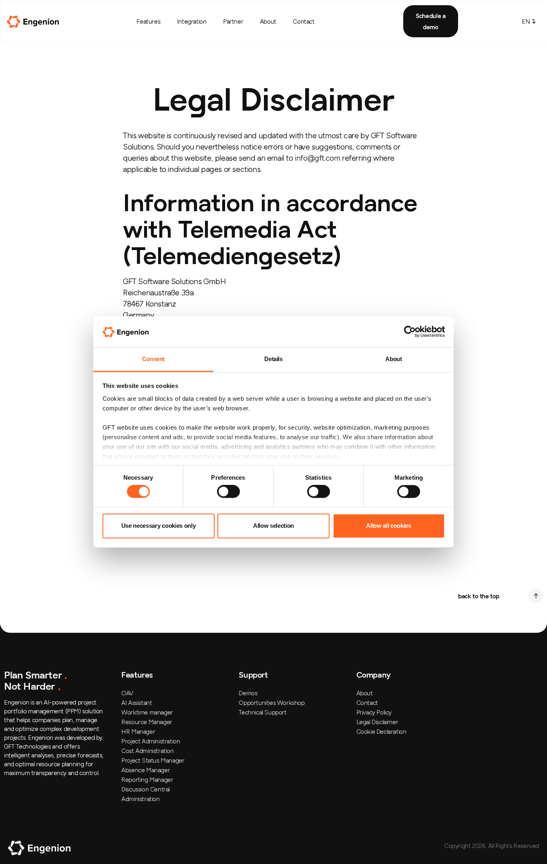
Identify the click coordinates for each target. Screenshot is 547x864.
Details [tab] (273, 358)
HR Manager (138, 731)
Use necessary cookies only (158, 525)
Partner (233, 21)
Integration (192, 21)
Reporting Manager (147, 779)
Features (148, 21)
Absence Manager (145, 769)
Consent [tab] (153, 358)
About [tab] (393, 358)
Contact (303, 21)
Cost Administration (147, 750)
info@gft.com (317, 157)
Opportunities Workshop (271, 702)
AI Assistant (136, 702)
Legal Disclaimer (377, 721)
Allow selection (273, 525)
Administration (140, 798)
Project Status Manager (152, 760)
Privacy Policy (374, 712)
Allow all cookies (388, 525)
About (268, 21)
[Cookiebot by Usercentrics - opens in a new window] (410, 332)
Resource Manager (146, 721)
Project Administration (150, 741)
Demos (248, 692)
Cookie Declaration (381, 731)
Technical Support (262, 712)
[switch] (228, 491)
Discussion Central (145, 789)
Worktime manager (147, 712)
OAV (127, 692)
